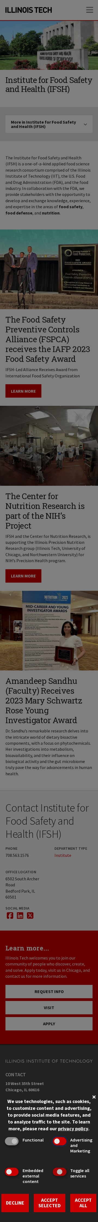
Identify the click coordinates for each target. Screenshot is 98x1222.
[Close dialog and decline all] (94, 1096)
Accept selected (49, 1203)
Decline (15, 1203)
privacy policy (73, 1128)
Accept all (83, 1203)
